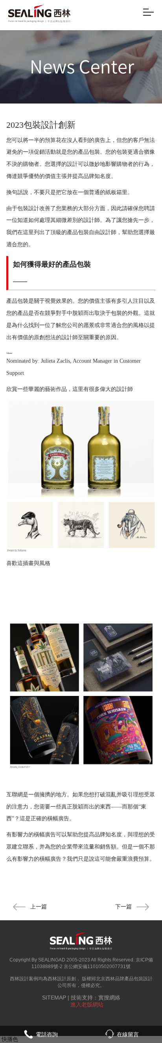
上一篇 (38, 906)
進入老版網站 (86, 1004)
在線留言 (128, 1034)
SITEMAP (54, 997)
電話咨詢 (47, 1034)
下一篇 (123, 906)
